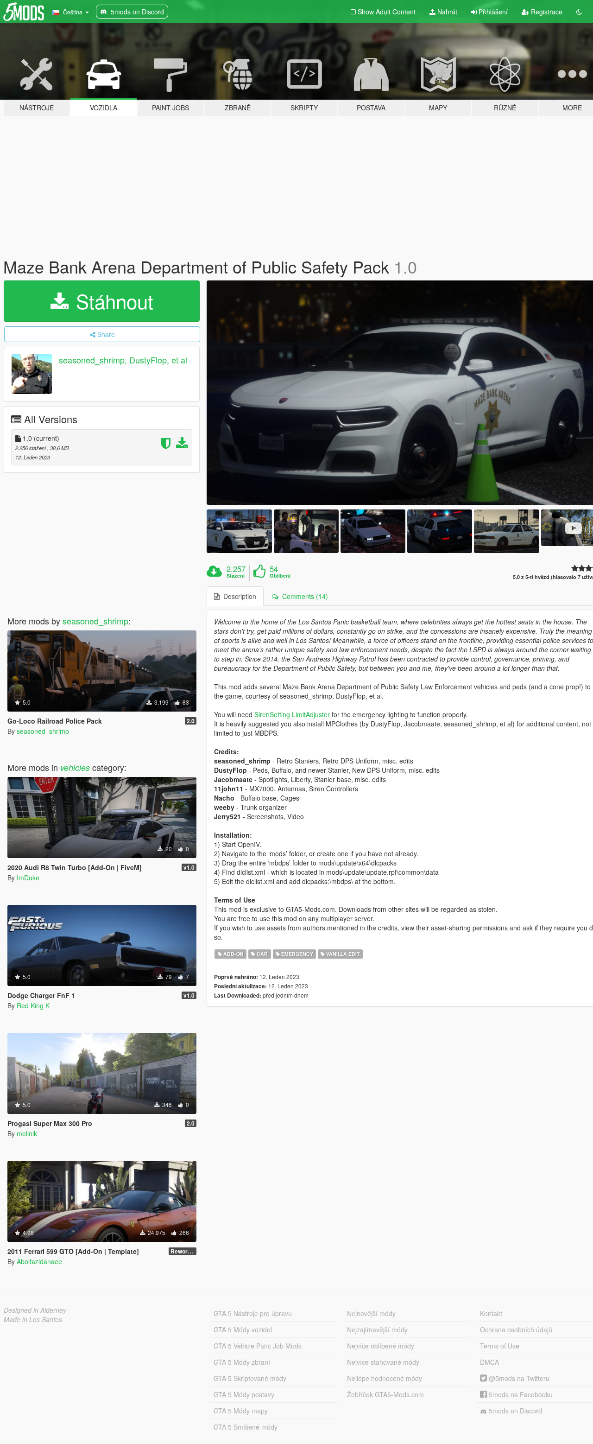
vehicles (75, 767)
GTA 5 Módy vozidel (243, 1329)
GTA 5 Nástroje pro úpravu (253, 1313)
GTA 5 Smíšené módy (246, 1426)
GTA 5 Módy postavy (244, 1394)
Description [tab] (238, 596)
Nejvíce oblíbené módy (380, 1345)
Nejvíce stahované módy (383, 1362)
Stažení (236, 576)
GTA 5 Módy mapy (241, 1410)
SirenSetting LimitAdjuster (292, 714)
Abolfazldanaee (39, 1261)
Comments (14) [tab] (303, 596)
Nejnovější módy (371, 1313)
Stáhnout (111, 301)
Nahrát (446, 11)
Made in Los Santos (33, 1319)
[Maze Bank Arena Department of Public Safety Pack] (239, 531)
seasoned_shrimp (95, 621)
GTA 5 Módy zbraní (242, 1362)
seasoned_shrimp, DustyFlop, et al (123, 360)
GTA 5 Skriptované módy (250, 1378)
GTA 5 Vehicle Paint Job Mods (258, 1345)
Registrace (545, 11)
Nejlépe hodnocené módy (384, 1378)
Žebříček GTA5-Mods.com (385, 1394)
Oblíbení (280, 576)
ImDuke (28, 877)
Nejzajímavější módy (377, 1329)
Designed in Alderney (35, 1310)
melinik (27, 1133)
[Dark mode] (579, 11)
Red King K (33, 1005)
